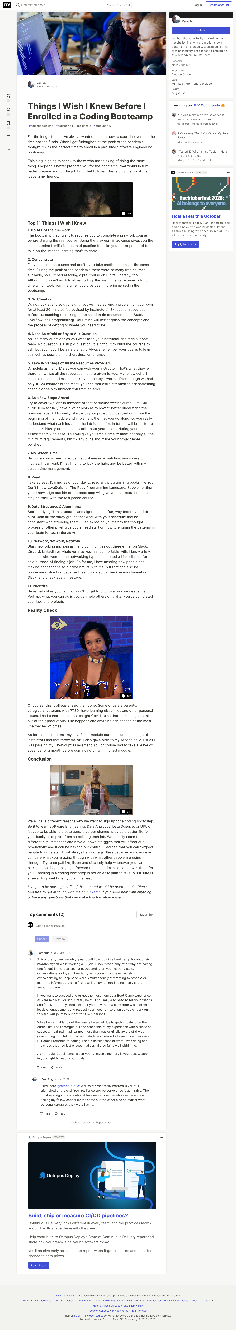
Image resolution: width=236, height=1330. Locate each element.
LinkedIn (94, 892)
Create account (219, 5)
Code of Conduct (81, 1122)
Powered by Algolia (117, 5)
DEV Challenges (42, 1300)
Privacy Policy (120, 1310)
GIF (129, 213)
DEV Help (110, 1300)
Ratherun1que (46, 953)
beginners (83, 126)
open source (96, 1315)
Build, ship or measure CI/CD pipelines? (78, 1215)
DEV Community (206, 105)
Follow (201, 30)
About (195, 1300)
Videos (69, 1300)
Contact (206, 1300)
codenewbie (65, 126)
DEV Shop (129, 1305)
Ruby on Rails (110, 1319)
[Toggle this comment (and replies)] (31, 959)
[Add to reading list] (8, 125)
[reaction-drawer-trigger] (8, 97)
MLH (140, 1305)
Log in (198, 5)
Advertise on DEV (129, 1300)
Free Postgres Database (106, 1305)
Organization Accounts (155, 1300)
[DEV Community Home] (7, 4)
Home (26, 1300)
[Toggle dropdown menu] (152, 951)
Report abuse (103, 1122)
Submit (42, 939)
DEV (131, 1315)
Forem (77, 1315)
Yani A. (41, 83)
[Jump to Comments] (8, 111)
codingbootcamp (41, 126)
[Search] (17, 5)
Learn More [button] (38, 1265)
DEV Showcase (179, 1300)
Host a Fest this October (196, 216)
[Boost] (8, 136)
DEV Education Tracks (89, 1300)
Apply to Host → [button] (185, 244)
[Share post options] (8, 149)
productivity (102, 126)
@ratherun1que (68, 1086)
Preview (60, 939)
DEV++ (58, 1300)
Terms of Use (139, 1310)
